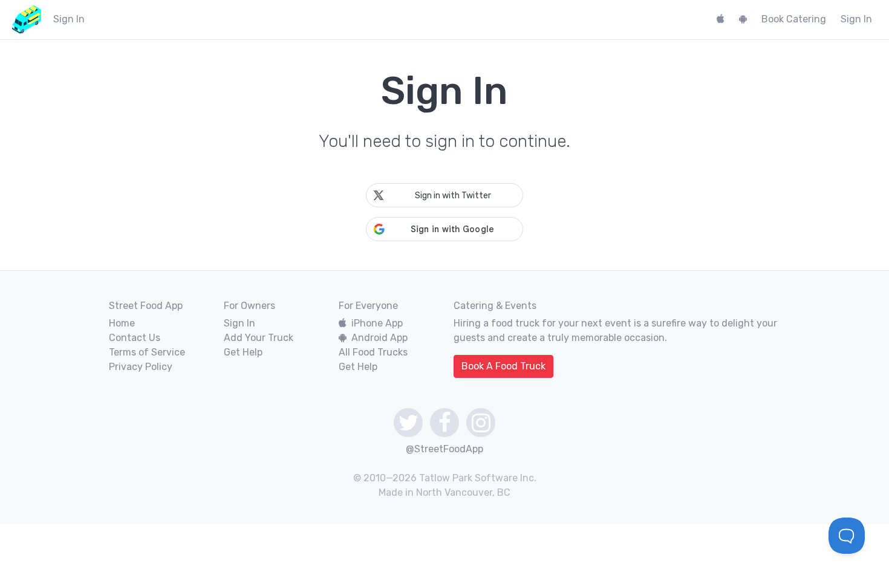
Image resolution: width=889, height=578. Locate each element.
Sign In (856, 19)
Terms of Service (147, 352)
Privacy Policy (140, 366)
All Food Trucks (373, 352)
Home (122, 323)
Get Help (243, 352)
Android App (379, 337)
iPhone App (377, 323)
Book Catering (793, 19)
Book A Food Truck (503, 366)
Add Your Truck (258, 337)
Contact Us (134, 337)
